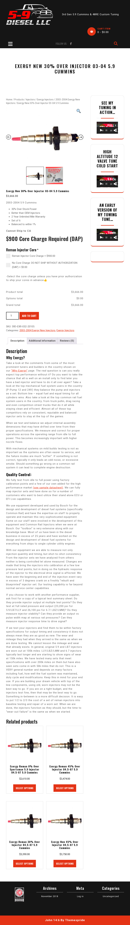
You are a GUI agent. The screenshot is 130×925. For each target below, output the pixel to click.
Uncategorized (111, 896)
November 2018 (49, 896)
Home (9, 99)
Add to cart (29, 316)
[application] (107, 128)
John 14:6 (52, 920)
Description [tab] (17, 340)
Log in (80, 896)
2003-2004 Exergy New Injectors (37, 330)
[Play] (101, 130)
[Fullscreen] (117, 130)
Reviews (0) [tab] (67, 340)
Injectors (30, 99)
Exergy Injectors (45, 99)
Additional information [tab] (42, 340)
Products (19, 99)
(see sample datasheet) (48, 487)
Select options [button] (24, 788)
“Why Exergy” (19, 370)
